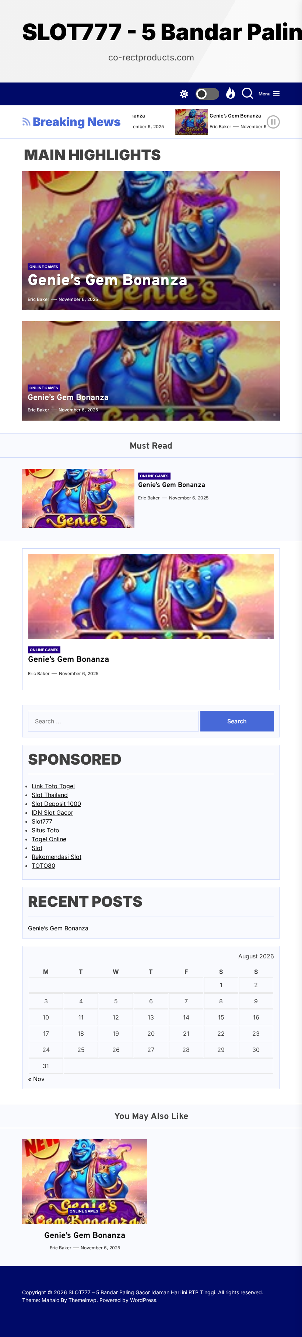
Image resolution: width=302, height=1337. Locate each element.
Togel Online (49, 839)
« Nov (36, 1078)
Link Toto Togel (53, 786)
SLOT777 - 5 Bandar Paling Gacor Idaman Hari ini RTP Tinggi (151, 32)
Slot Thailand (50, 795)
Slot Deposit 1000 (56, 803)
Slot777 (42, 821)
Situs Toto (45, 830)
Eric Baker (210, 126)
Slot (37, 848)
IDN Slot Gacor (52, 812)
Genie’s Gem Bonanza (224, 116)
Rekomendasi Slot (56, 856)
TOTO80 (43, 865)
